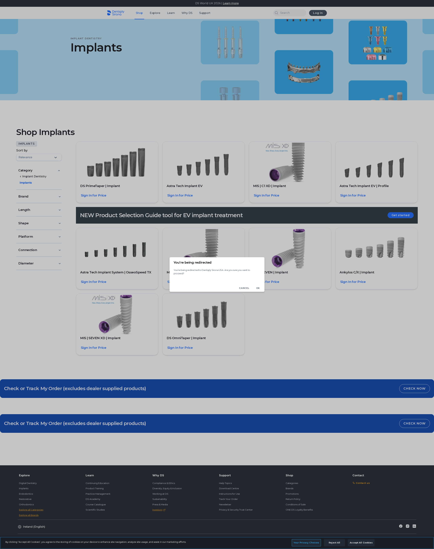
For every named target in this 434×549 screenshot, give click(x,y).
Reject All (334, 542)
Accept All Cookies (361, 542)
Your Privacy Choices (306, 542)
